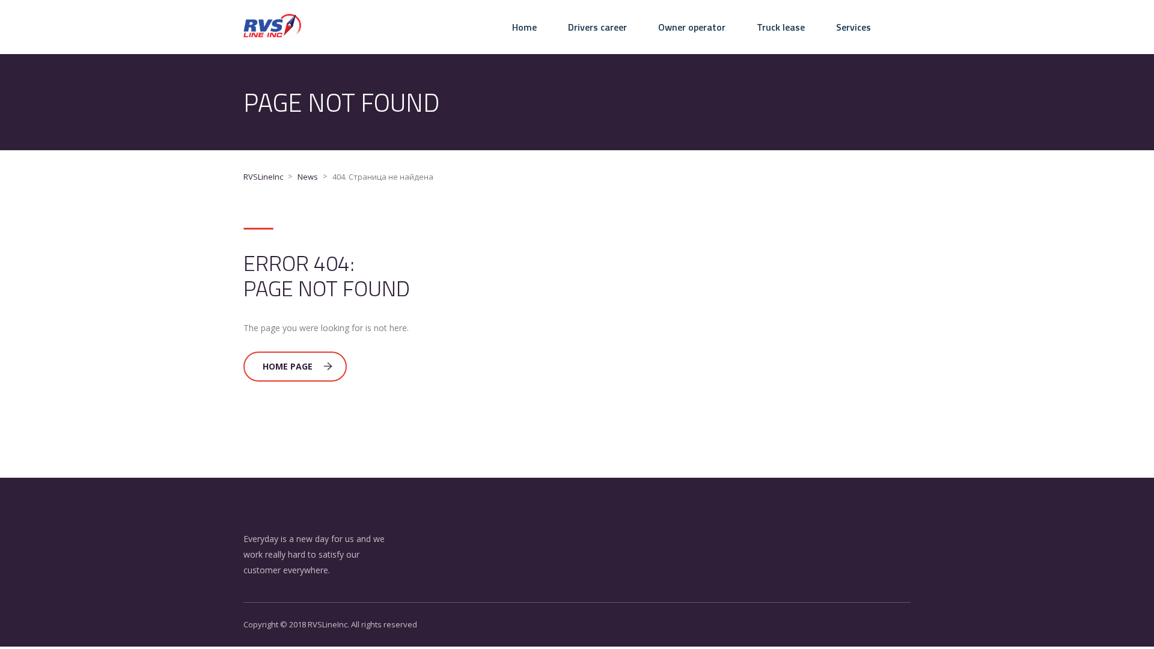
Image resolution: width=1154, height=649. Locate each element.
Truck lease (781, 27)
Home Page (288, 366)
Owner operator (691, 27)
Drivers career (597, 27)
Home (524, 27)
